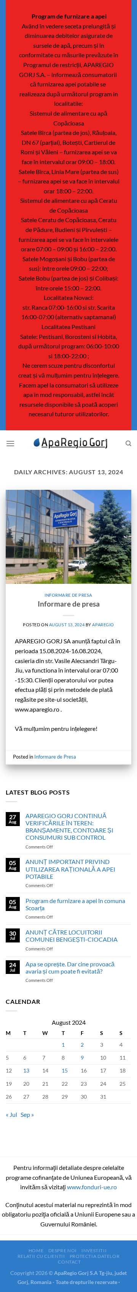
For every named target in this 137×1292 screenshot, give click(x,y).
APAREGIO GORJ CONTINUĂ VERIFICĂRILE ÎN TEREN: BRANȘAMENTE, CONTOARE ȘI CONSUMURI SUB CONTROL (69, 826)
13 (26, 1070)
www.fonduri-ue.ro (92, 1186)
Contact (69, 1262)
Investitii (94, 1250)
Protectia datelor (94, 1256)
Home (36, 1250)
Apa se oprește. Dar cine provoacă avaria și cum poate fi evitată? (70, 967)
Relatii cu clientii (41, 1256)
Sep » (27, 1114)
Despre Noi (62, 1250)
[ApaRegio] (68, 443)
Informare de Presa (68, 595)
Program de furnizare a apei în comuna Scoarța (75, 904)
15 (65, 1070)
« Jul (11, 1114)
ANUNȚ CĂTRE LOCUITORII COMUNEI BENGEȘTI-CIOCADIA (71, 935)
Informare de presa (69, 603)
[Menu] (10, 443)
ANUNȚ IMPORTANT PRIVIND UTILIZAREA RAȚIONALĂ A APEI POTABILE (70, 869)
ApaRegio (103, 624)
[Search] (128, 443)
